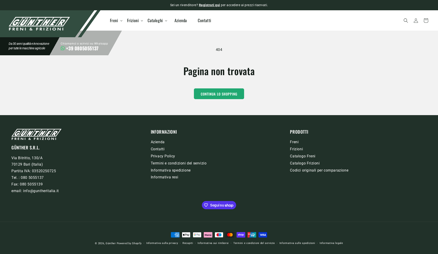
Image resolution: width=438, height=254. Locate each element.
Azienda (158, 142)
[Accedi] (416, 21)
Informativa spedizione (171, 170)
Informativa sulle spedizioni (297, 243)
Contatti (158, 149)
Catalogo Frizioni (305, 163)
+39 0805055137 (82, 48)
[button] (117, 20)
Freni (294, 142)
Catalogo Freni (302, 156)
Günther (111, 243)
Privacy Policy (163, 156)
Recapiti (187, 243)
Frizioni (296, 149)
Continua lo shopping (219, 93)
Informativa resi (164, 177)
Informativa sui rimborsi (213, 243)
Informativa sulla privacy (162, 243)
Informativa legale (331, 243)
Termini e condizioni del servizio (179, 163)
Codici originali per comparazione (319, 170)
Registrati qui (209, 5)
